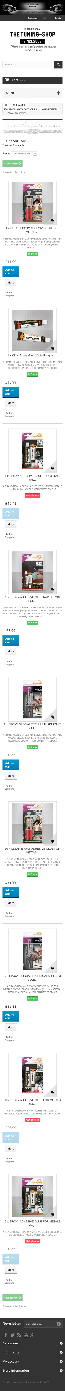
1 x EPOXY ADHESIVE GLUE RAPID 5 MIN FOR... (32, 599)
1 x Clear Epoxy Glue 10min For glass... (33, 355)
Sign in (58, 18)
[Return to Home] (6, 105)
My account (11, 1361)
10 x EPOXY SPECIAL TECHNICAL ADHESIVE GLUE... (32, 977)
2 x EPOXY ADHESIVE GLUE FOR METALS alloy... (32, 1223)
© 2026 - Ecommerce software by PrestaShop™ (25, 1382)
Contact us (32, 18)
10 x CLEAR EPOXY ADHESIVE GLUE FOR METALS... (32, 850)
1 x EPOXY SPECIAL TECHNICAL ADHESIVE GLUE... (32, 726)
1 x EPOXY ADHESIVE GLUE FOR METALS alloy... (32, 477)
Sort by (6, 153)
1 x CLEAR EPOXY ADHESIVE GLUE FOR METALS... (33, 230)
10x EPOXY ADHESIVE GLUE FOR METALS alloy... (32, 1102)
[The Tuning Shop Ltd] (32, 38)
